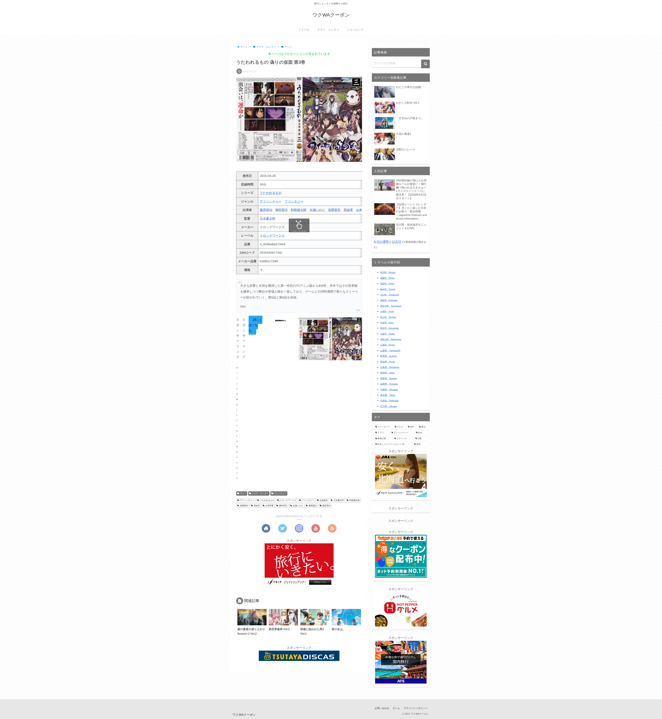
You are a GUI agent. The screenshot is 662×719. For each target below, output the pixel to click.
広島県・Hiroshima (389, 367)
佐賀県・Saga (387, 323)
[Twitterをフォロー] (282, 528)
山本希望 (269, 505)
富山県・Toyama (388, 317)
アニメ (243, 493)
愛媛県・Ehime (387, 278)
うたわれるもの (271, 193)
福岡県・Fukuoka (389, 384)
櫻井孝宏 (283, 505)
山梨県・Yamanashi (390, 350)
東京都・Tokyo (387, 395)
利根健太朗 (298, 210)
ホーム (396, 708)
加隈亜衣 (334, 210)
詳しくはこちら (255, 325)
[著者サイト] (266, 528)
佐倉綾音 (324, 500)
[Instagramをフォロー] (299, 528)
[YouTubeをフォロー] (315, 528)
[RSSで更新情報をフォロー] (332, 528)
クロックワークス (272, 235)
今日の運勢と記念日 (387, 242)
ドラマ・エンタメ (260, 493)
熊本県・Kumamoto (389, 328)
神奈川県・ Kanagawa (390, 306)
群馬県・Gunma (388, 356)
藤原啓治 (266, 210)
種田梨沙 (281, 210)
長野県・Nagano (388, 378)
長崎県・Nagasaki (389, 300)
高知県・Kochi (387, 362)
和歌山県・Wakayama (390, 339)
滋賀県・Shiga (387, 283)
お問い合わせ (382, 708)
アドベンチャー (271, 201)
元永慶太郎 (267, 218)
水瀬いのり (317, 210)
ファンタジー (294, 201)
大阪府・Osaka (387, 334)
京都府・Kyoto (387, 311)
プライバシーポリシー (416, 708)
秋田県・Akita (387, 372)
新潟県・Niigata (387, 272)
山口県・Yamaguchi (389, 295)
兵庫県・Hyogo (387, 345)
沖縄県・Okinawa (389, 389)
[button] (425, 64)
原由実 (348, 210)
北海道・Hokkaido (389, 400)
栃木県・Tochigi (387, 289)
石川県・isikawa (388, 406)
